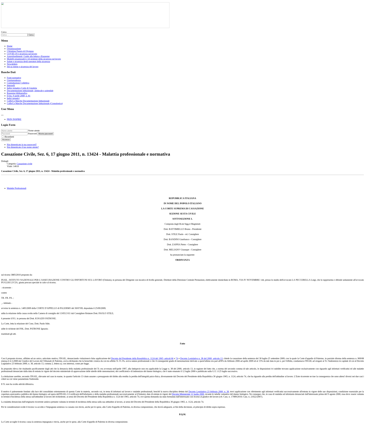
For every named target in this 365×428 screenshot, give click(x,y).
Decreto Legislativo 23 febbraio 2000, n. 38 (208, 391)
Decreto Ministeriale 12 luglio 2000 (188, 394)
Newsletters (12, 64)
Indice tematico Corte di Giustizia (22, 88)
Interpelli (11, 85)
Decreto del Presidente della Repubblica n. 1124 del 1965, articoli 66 (142, 358)
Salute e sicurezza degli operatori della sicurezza (28, 61)
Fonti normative (14, 78)
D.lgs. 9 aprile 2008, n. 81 (18, 96)
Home (9, 46)
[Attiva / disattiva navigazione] (2, 115)
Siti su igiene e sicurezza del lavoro (22, 66)
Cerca (3, 32)
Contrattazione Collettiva (18, 83)
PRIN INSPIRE (14, 119)
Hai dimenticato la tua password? (22, 144)
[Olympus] (85, 27)
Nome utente (34, 130)
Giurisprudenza (14, 80)
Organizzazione (14, 48)
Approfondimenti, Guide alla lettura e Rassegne (28, 56)
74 (177, 358)
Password (32, 133)
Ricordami (9, 136)
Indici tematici (13, 98)
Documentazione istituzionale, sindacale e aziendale (30, 90)
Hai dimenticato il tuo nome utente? (23, 147)
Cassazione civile (24, 163)
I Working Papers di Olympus (20, 51)
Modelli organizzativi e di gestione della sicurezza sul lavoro (34, 59)
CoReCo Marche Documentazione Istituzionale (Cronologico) (35, 103)
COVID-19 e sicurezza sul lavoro (22, 54)
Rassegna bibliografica (17, 93)
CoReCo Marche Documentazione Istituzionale (28, 101)
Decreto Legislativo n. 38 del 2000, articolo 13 (201, 358)
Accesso (6, 139)
